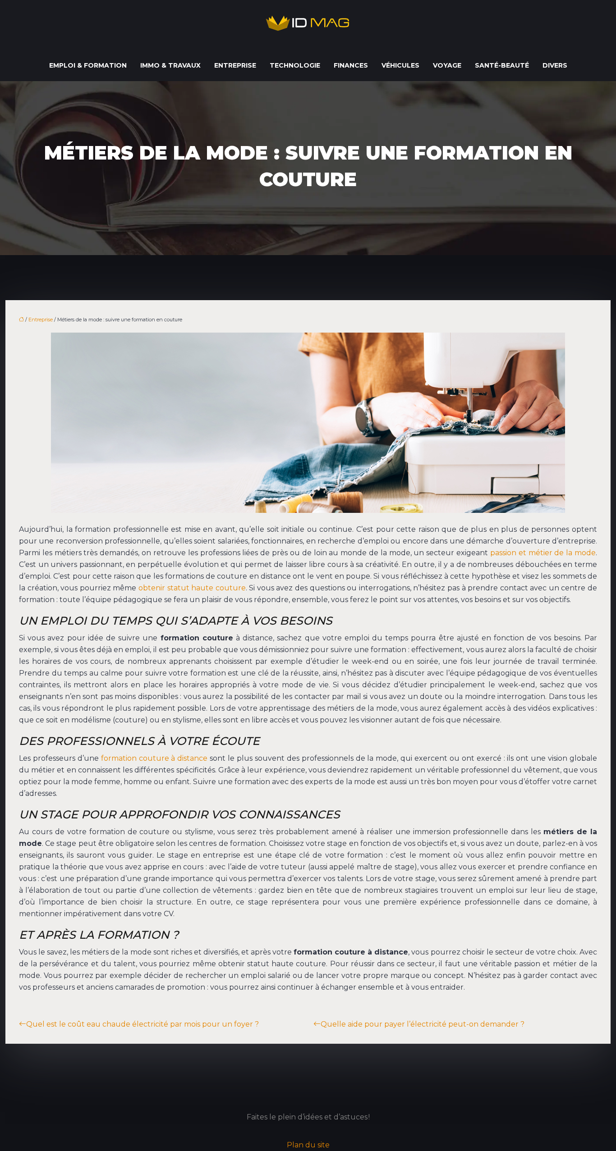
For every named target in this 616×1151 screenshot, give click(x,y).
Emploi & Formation (88, 65)
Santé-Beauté (502, 65)
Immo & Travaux (170, 65)
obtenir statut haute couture (192, 588)
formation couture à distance (154, 758)
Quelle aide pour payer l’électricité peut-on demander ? (422, 1024)
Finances (351, 65)
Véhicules (400, 65)
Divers (554, 65)
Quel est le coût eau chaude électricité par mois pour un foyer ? (142, 1024)
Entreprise (235, 65)
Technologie (295, 65)
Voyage (447, 65)
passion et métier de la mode (543, 552)
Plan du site (308, 1145)
